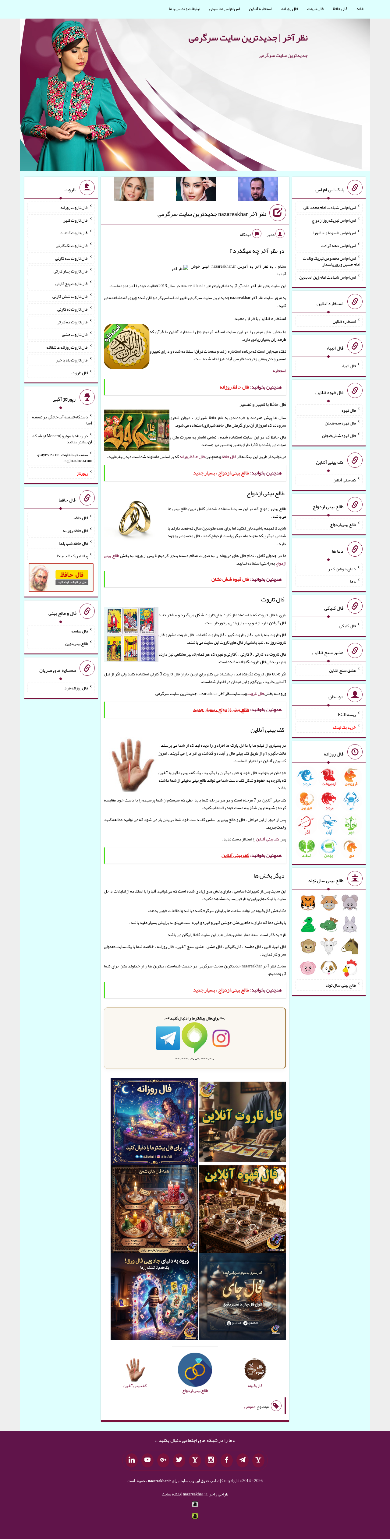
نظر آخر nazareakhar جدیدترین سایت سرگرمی (212, 214)
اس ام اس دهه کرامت (338, 245)
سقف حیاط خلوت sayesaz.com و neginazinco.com (64, 457)
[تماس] (195, 1460)
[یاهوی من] (258, 1460)
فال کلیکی (347, 626)
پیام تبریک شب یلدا (72, 555)
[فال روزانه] (154, 1123)
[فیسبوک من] (227, 1460)
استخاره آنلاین (260, 8)
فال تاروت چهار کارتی (71, 270)
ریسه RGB (347, 714)
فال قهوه (349, 410)
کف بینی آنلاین (267, 839)
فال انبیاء (348, 365)
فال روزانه (289, 8)
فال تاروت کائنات (74, 232)
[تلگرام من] (242, 1460)
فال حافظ (340, 8)
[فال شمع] (154, 1210)
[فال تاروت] (242, 1123)
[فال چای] (242, 1298)
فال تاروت (315, 8)
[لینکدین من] (132, 1460)
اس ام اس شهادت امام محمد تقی (329, 207)
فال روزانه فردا (75, 688)
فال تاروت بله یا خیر (72, 360)
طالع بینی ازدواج (343, 524)
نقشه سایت (171, 1494)
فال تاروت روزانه (74, 207)
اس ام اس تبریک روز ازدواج (334, 220)
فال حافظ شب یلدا (73, 543)
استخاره (279, 370)
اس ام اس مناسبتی (224, 8)
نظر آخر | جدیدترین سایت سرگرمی (248, 37)
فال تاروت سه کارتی (71, 258)
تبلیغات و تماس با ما (184, 8)
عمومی (249, 1406)
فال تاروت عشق (75, 334)
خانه (360, 8)
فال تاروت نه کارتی (72, 309)
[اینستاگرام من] (211, 1460)
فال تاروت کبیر (75, 220)
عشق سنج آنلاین (342, 670)
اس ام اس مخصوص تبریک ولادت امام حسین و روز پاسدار (331, 261)
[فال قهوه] (242, 1210)
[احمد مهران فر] (258, 190)
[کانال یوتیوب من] (147, 1460)
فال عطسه (79, 630)
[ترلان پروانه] (196, 190)
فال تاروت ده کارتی (72, 321)
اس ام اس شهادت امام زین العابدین (327, 277)
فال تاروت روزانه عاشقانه (67, 347)
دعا (353, 581)
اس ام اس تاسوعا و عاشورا (334, 232)
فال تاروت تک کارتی (72, 245)
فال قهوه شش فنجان (339, 435)
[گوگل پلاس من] (163, 1460)
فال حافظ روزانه (192, 456)
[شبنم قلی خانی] (134, 190)
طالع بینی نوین (76, 643)
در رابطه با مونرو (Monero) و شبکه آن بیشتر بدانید (62, 438)
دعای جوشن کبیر (342, 568)
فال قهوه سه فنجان (340, 422)
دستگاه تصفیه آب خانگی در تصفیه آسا (62, 420)
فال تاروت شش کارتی (70, 296)
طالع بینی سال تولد (340, 985)
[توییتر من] (179, 1460)
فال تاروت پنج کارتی (71, 283)
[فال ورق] (154, 1298)
